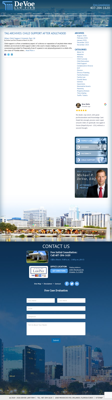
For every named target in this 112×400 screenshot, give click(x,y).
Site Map (37, 284)
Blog (82, 14)
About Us (80, 52)
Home (20, 14)
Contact (90, 14)
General (80, 82)
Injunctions (81, 84)
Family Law (59, 14)
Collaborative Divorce (85, 66)
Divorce (48, 14)
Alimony (80, 57)
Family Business (83, 75)
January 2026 (82, 40)
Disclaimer (48, 284)
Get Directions (59, 271)
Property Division (83, 91)
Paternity (38, 14)
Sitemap (99, 398)
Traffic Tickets (82, 95)
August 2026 (82, 36)
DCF (78, 68)
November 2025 (83, 45)
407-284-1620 (100, 8)
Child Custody (82, 59)
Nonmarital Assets (84, 86)
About (28, 14)
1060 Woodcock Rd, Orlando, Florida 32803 (74, 398)
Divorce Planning (83, 72)
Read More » (30, 50)
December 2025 (83, 42)
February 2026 (82, 38)
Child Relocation (83, 61)
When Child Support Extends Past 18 (19, 38)
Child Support (82, 63)
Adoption (80, 54)
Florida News (82, 79)
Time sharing (81, 93)
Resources (72, 14)
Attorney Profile (85, 186)
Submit (56, 340)
